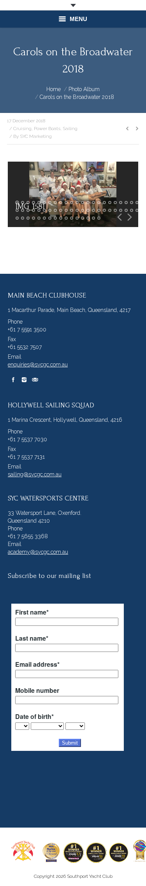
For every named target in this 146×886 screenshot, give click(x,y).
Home (53, 89)
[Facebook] (13, 379)
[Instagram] (24, 379)
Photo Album (84, 89)
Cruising (22, 128)
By (32, 136)
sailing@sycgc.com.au (35, 474)
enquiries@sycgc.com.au (38, 364)
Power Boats (47, 128)
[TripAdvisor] (35, 379)
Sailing (70, 128)
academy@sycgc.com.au (38, 552)
